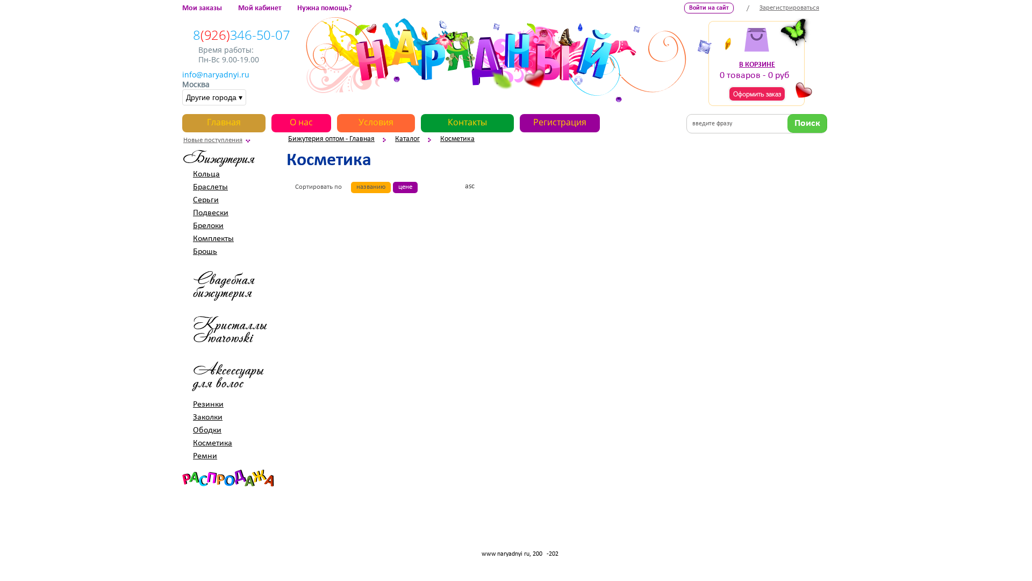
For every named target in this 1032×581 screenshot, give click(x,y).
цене (405, 186)
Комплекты (213, 239)
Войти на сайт (709, 8)
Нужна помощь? (324, 8)
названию (370, 186)
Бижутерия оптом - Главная (331, 139)
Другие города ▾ (214, 97)
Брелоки (208, 226)
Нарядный (496, 59)
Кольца (206, 174)
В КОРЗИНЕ (757, 65)
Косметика (457, 139)
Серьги (206, 200)
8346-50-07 (241, 35)
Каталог (407, 139)
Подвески (210, 213)
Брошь (205, 251)
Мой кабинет (259, 8)
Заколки (208, 417)
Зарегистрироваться (789, 7)
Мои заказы (202, 8)
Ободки (207, 430)
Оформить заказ (757, 93)
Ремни (205, 456)
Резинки (208, 404)
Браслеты (210, 187)
